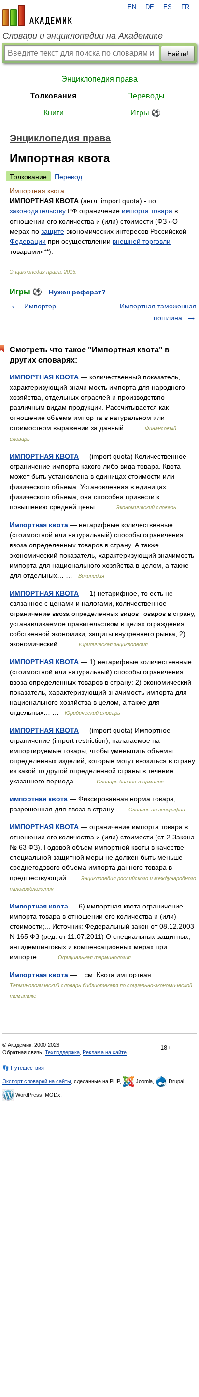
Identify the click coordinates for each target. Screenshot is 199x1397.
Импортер (40, 306)
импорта (135, 211)
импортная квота (39, 799)
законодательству (38, 211)
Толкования (53, 96)
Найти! (177, 53)
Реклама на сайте (105, 1052)
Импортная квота (39, 525)
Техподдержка (62, 1052)
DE (149, 7)
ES (167, 7)
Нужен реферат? (77, 292)
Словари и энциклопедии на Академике (82, 36)
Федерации (28, 241)
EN (132, 7)
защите (52, 231)
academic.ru (37, 15)
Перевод (68, 177)
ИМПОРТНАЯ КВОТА (44, 377)
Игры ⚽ (145, 113)
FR (185, 7)
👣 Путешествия (23, 1068)
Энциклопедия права (99, 79)
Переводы (146, 96)
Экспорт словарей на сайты (36, 1081)
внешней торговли (142, 241)
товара (161, 211)
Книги (53, 113)
